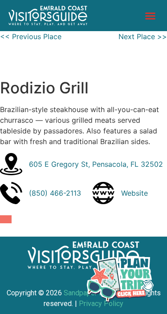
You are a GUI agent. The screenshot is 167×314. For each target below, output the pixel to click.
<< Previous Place (30, 36)
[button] (150, 15)
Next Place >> (142, 36)
